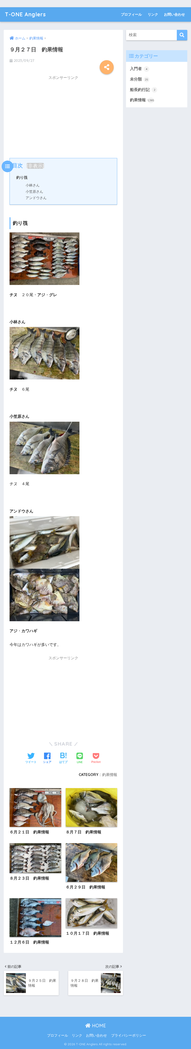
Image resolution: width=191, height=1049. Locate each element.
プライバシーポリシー (128, 1035)
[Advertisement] (63, 115)
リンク (153, 14)
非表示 (35, 165)
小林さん (33, 185)
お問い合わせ (174, 14)
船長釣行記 (142, 90)
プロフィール (131, 14)
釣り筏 (21, 177)
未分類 (139, 79)
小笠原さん (34, 191)
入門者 (138, 69)
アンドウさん (36, 198)
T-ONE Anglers (25, 14)
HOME (98, 1025)
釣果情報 (109, 774)
